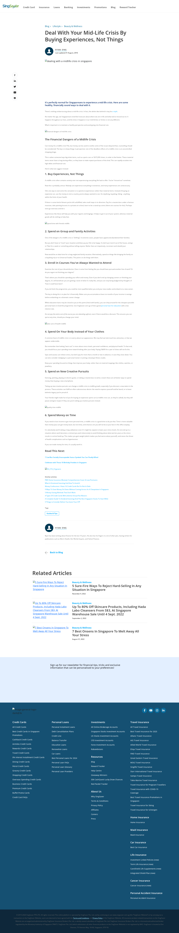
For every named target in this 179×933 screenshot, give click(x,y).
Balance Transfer (59, 740)
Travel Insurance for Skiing (142, 805)
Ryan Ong (61, 49)
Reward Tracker (128, 7)
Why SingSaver (97, 796)
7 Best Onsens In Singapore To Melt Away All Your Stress (105, 633)
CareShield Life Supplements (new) (145, 868)
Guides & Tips (52, 513)
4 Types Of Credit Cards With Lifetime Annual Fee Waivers (66, 496)
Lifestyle (57, 26)
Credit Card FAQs (20, 797)
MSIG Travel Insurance (140, 762)
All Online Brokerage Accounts (104, 727)
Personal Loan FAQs (60, 762)
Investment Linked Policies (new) (144, 860)
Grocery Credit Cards (21, 770)
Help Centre (96, 770)
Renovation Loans (59, 749)
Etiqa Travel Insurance (140, 749)
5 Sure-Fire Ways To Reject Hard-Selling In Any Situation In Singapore (106, 588)
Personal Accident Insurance (142, 898)
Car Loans (56, 753)
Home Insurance (137, 822)
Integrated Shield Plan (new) (142, 873)
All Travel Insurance (139, 727)
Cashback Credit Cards (22, 739)
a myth (114, 111)
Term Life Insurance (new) (141, 864)
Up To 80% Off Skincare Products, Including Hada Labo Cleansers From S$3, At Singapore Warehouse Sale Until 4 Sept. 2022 (109, 610)
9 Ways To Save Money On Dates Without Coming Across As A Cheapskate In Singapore (77, 489)
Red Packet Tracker (99, 784)
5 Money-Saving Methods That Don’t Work (60, 492)
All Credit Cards (19, 727)
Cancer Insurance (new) (140, 885)
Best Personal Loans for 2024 (64, 758)
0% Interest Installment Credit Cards (28, 757)
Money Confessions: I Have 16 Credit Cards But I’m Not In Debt (67, 486)
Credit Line (56, 736)
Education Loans (59, 745)
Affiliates (95, 810)
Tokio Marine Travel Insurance (143, 780)
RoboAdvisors (97, 749)
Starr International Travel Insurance (146, 771)
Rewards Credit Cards (22, 748)
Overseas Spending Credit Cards (26, 779)
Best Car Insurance (138, 847)
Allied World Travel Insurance (143, 745)
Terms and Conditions (81, 918)
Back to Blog (56, 552)
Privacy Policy (97, 805)
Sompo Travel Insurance (141, 776)
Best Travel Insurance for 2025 (143, 731)
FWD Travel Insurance (140, 753)
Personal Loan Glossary (62, 767)
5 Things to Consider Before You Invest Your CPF (62, 502)
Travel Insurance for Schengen (143, 810)
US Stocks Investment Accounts (104, 736)
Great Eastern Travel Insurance (144, 758)
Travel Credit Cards (20, 753)
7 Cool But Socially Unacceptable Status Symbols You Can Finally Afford (71, 457)
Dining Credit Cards (21, 762)
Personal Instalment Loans (63, 727)
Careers (94, 814)
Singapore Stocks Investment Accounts (108, 731)
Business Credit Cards (22, 784)
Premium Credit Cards (22, 788)
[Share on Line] (14, 98)
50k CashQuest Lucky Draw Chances (107, 779)
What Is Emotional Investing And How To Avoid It (62, 483)
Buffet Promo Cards (21, 793)
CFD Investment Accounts (102, 740)
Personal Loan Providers (62, 771)
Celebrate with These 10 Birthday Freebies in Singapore (66, 462)
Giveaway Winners (99, 775)
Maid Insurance (137, 835)
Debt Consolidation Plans (63, 731)
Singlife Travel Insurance (141, 767)
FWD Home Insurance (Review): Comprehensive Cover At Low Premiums (71, 480)
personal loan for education (111, 306)
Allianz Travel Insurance (140, 736)
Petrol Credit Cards (20, 766)
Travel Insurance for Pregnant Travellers (148, 785)
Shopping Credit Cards (22, 775)
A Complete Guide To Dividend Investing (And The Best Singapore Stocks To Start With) (76, 499)
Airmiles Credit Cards (21, 744)
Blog (113, 7)
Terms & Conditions (99, 801)
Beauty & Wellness (73, 26)
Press (93, 818)
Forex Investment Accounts (103, 745)
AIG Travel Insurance (139, 740)
